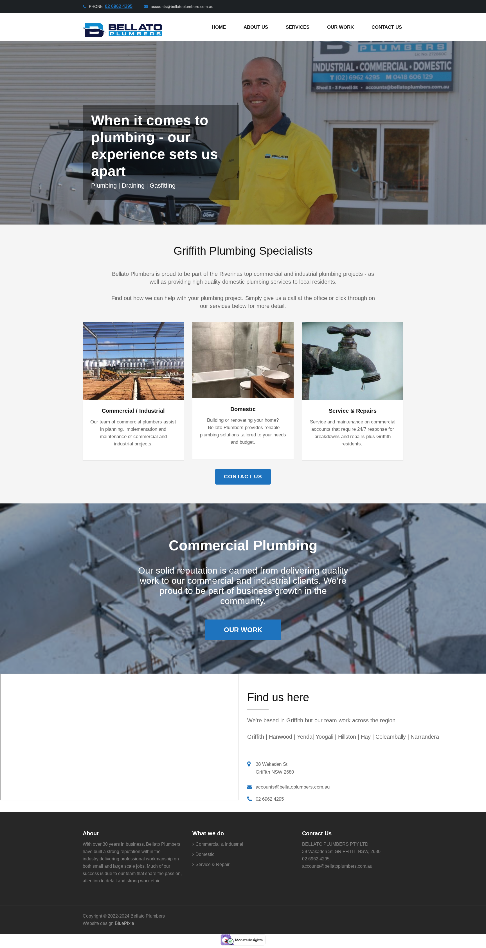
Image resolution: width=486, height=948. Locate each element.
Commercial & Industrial (219, 844)
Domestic (243, 409)
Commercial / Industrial (133, 411)
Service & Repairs (353, 411)
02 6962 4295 (270, 799)
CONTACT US (243, 476)
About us (256, 27)
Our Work (243, 630)
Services (297, 27)
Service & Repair (212, 864)
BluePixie (124, 923)
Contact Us (387, 27)
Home (219, 27)
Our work (340, 27)
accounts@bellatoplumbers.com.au (182, 6)
